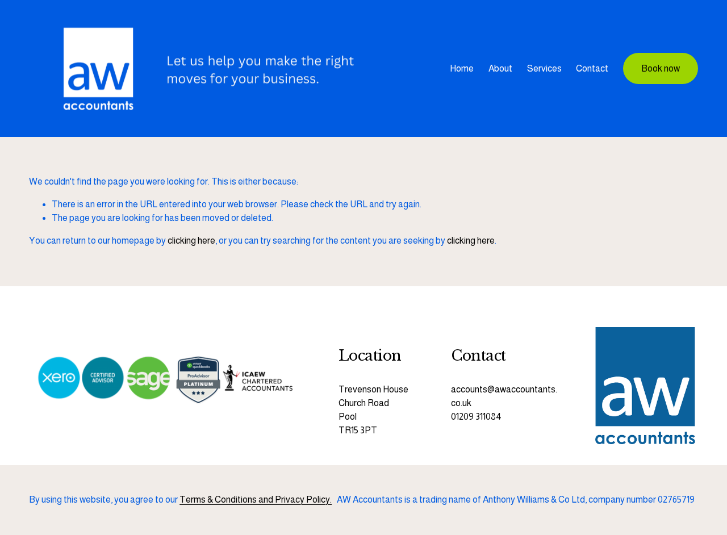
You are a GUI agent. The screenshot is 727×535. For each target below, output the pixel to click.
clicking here (191, 240)
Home (462, 68)
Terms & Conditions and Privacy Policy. (255, 499)
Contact (592, 68)
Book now (660, 68)
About (500, 68)
